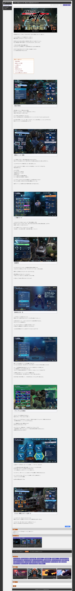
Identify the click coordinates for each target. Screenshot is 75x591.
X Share (67, 526)
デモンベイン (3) (17, 563)
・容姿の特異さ (17, 61)
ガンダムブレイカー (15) (18, 560)
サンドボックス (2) (25, 558)
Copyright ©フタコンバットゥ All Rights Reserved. (42, 589)
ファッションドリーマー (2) (38, 560)
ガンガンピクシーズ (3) (64, 558)
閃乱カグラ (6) (65, 560)
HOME (27, 551)
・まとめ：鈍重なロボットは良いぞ (20, 72)
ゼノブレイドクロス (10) (57, 560)
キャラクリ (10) (17, 558)
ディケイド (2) (25, 563)
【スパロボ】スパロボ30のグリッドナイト (36, 551)
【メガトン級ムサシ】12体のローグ (18, 551)
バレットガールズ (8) (28, 560)
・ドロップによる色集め (18, 70)
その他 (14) (41, 563)
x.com (5, 8)
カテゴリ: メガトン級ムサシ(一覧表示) (19, 538)
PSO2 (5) (54, 558)
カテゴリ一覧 (7, 5)
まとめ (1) (39, 558)
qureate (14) (48, 558)
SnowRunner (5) (48, 560)
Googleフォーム (15, 532)
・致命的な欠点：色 (18, 68)
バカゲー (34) (33, 558)
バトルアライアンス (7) (33, 563)
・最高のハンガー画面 (18, 63)
